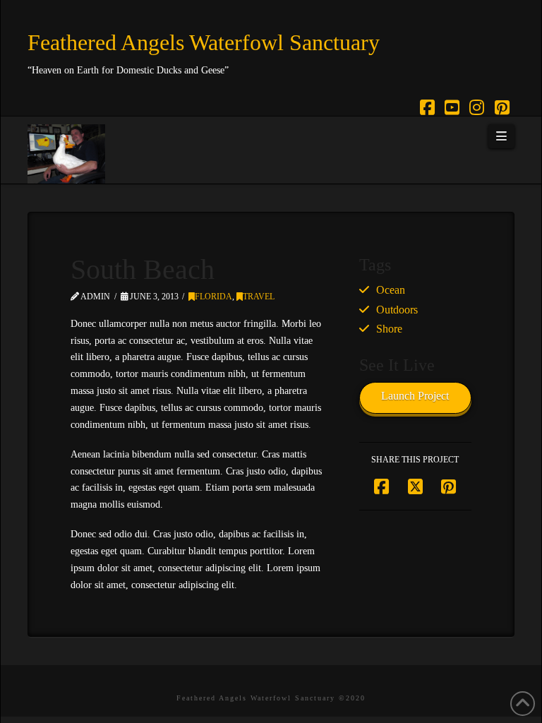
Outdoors (397, 310)
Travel (259, 296)
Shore (389, 329)
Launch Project (415, 396)
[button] (501, 136)
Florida (213, 296)
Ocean (390, 290)
